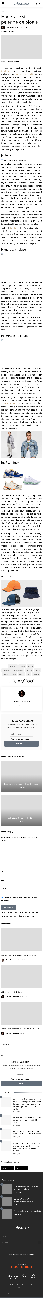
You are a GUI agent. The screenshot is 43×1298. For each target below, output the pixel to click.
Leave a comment (9, 31)
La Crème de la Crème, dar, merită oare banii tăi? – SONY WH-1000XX (27, 1132)
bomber (13, 228)
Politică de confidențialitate (21, 1285)
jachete (29, 670)
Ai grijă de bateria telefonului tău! (27, 1211)
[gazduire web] (21, 1267)
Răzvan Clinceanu (12, 27)
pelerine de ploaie (10, 674)
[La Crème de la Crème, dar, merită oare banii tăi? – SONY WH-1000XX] (6, 1134)
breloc (23, 666)
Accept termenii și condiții (22, 739)
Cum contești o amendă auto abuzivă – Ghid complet (26, 1188)
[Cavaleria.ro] (22, 3)
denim (31, 666)
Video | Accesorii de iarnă (11, 992)
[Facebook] (10, 1276)
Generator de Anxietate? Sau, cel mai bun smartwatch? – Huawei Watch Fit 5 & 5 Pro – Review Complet (26, 1147)
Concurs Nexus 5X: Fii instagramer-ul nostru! (23, 1200)
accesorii (13, 666)
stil (29, 674)
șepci (22, 674)
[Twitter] (18, 1276)
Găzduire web (21, 1265)
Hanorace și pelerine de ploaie (13, 670)
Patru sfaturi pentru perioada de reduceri (18, 955)
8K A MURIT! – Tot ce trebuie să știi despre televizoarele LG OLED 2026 (27, 1120)
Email (3, 880)
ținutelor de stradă (24, 74)
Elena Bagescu (11, 960)
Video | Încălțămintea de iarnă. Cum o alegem (20, 1029)
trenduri (36, 674)
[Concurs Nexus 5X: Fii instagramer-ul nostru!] (7, 1201)
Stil (3, 11)
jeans (38, 670)
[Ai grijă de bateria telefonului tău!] (7, 1214)
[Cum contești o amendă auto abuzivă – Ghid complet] (7, 1189)
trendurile (5, 71)
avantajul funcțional (9, 403)
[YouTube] (25, 1276)
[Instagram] (33, 1276)
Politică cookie (22, 1288)
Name (3, 871)
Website (4, 889)
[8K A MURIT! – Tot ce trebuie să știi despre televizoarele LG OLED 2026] (6, 1120)
